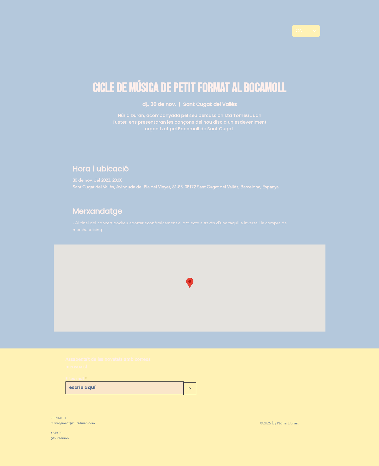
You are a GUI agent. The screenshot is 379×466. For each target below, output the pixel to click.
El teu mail (74, 378)
